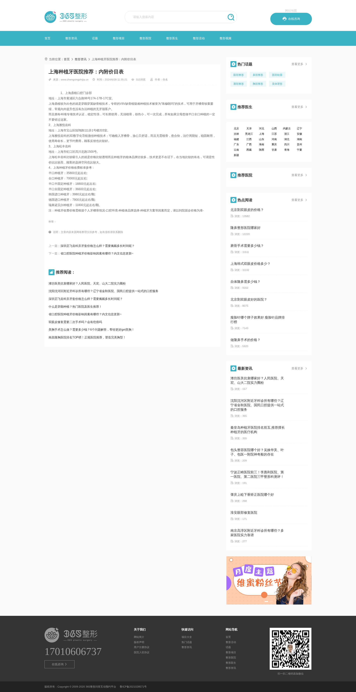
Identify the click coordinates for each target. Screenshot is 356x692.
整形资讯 (71, 38)
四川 (286, 144)
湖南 (299, 139)
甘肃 (274, 149)
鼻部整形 (258, 74)
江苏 (274, 133)
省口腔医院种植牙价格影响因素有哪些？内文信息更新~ (96, 253)
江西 (249, 139)
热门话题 (187, 642)
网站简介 (139, 636)
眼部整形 (238, 74)
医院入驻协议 (141, 652)
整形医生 (172, 38)
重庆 (274, 144)
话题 (95, 38)
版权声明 (139, 642)
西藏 (249, 149)
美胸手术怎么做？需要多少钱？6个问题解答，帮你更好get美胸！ (91, 329)
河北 (261, 128)
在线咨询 (59, 664)
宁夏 (299, 149)
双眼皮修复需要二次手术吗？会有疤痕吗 (75, 322)
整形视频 (225, 38)
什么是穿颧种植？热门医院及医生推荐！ (75, 306)
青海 (286, 149)
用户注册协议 (141, 647)
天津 (249, 128)
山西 (274, 128)
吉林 (236, 133)
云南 (236, 149)
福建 (236, 139)
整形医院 (145, 38)
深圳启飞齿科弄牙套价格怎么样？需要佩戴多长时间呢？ (97, 245)
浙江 (286, 133)
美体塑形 (277, 83)
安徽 (299, 133)
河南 (274, 139)
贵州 (299, 144)
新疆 (236, 155)
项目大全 (187, 636)
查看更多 (299, 64)
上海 (261, 133)
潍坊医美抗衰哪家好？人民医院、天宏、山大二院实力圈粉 (87, 283)
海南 (261, 144)
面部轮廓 (277, 74)
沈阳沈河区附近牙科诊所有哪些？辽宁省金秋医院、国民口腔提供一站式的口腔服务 (103, 291)
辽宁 (299, 128)
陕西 (261, 149)
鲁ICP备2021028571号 (133, 686)
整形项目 (119, 38)
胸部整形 (258, 83)
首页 (47, 38)
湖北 (286, 139)
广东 (236, 144)
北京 (236, 128)
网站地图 (291, 10)
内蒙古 (287, 128)
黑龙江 (249, 133)
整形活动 (199, 38)
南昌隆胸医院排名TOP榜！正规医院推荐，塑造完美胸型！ (87, 337)
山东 (261, 139)
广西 (249, 144)
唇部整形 (238, 83)
